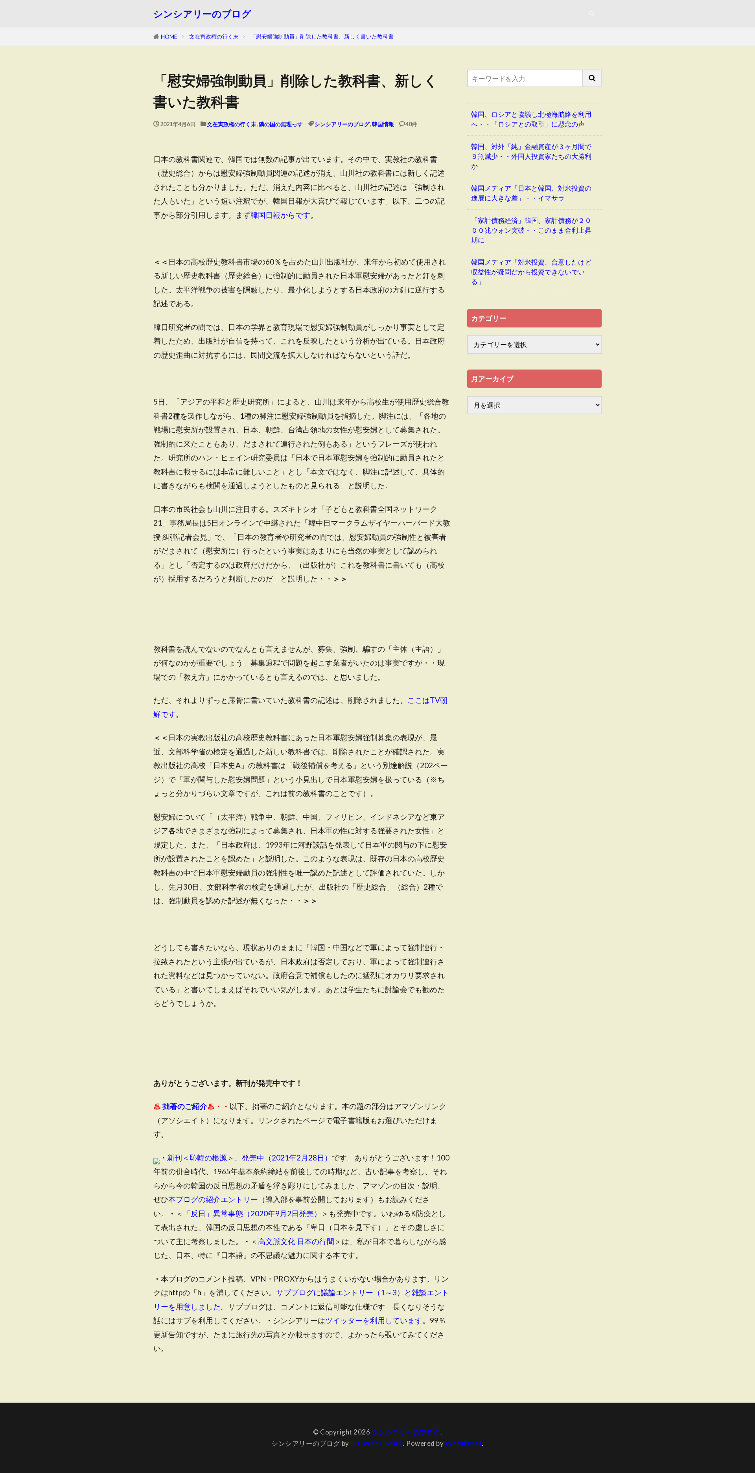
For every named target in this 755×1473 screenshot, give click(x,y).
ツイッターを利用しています (373, 1320)
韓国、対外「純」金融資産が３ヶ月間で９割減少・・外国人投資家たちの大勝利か (531, 156)
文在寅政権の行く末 (214, 36)
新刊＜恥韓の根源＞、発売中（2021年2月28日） (249, 1157)
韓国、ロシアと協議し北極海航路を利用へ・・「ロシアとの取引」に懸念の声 (531, 119)
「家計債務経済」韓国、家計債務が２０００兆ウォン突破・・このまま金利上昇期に (531, 230)
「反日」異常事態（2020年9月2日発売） (252, 1213)
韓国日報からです (280, 214)
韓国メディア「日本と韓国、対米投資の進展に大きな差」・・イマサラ (531, 193)
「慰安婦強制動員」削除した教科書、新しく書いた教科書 (322, 36)
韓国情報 (383, 124)
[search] (592, 78)
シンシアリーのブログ (202, 13)
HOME (169, 36)
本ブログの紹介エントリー (213, 1199)
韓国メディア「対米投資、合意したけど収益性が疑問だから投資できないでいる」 (531, 272)
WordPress (463, 1443)
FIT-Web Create (376, 1443)
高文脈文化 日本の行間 (296, 1241)
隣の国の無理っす (281, 124)
